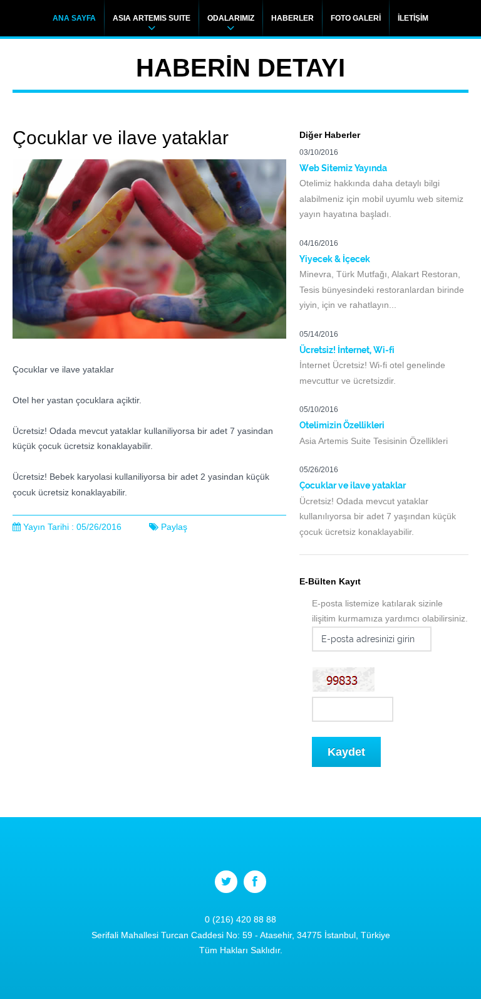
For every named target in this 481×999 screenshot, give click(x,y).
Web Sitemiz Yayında (343, 168)
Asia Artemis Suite (151, 18)
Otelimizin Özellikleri (342, 425)
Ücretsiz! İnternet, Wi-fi (347, 350)
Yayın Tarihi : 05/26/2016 (72, 527)
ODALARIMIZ (230, 18)
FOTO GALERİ (356, 18)
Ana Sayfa (74, 18)
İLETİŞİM (413, 18)
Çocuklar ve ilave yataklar (352, 485)
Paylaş (174, 527)
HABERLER (292, 18)
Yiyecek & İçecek (334, 259)
